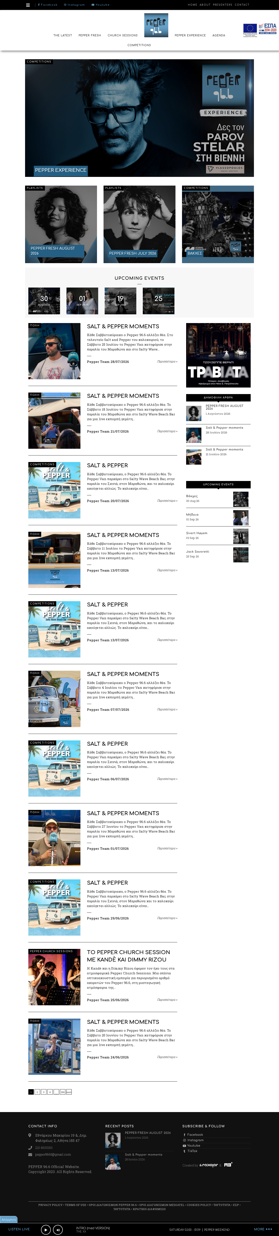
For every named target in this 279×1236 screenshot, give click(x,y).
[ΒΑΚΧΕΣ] (218, 224)
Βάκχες (192, 496)
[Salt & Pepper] (54, 490)
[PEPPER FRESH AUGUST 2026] (61, 224)
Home (192, 5)
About (205, 5)
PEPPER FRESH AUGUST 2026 (224, 408)
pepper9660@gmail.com (53, 1154)
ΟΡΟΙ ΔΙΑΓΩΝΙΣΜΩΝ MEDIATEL (161, 1205)
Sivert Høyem (197, 533)
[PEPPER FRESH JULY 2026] (139, 224)
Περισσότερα (167, 361)
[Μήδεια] (240, 517)
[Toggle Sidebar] (28, 5)
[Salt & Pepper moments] (54, 351)
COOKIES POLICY (199, 1205)
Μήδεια (192, 514)
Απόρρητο (9, 1219)
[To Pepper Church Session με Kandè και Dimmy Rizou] (54, 977)
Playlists (35, 188)
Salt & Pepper (107, 466)
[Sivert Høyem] (240, 536)
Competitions (39, 61)
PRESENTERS (223, 5)
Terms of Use (75, 1205)
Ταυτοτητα (222, 1205)
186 (63, 1092)
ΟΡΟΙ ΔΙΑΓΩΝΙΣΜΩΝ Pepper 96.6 (113, 1205)
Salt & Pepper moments (123, 327)
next (68, 1092)
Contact (242, 5)
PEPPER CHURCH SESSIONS (51, 951)
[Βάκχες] (240, 499)
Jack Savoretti (197, 552)
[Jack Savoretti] (240, 554)
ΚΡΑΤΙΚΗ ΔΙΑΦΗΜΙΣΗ (149, 1209)
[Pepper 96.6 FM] (156, 25)
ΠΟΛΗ (34, 325)
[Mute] (58, 1230)
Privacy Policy (50, 1205)
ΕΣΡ (236, 1205)
